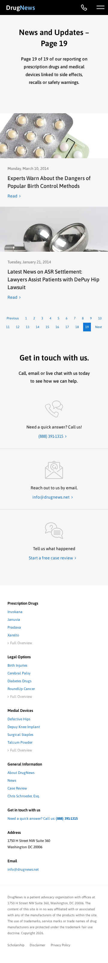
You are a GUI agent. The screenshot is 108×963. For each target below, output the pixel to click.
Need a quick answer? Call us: (43, 818)
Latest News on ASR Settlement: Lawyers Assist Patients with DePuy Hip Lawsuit (53, 279)
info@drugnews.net (23, 869)
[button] (100, 7)
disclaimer (37, 945)
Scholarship (16, 945)
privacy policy (60, 945)
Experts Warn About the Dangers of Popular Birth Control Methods (49, 182)
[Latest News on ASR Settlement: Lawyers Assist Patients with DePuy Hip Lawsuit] (54, 229)
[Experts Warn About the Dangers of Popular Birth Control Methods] (54, 135)
